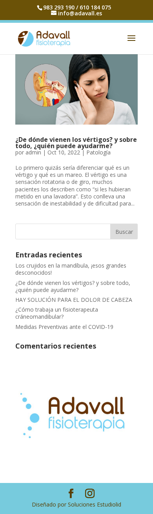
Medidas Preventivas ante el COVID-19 (64, 326)
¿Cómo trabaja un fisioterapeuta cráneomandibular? (56, 313)
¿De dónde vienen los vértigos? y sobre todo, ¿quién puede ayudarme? (76, 142)
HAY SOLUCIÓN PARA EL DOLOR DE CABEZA (73, 299)
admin (33, 152)
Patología (98, 152)
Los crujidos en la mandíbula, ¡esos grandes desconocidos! (70, 269)
